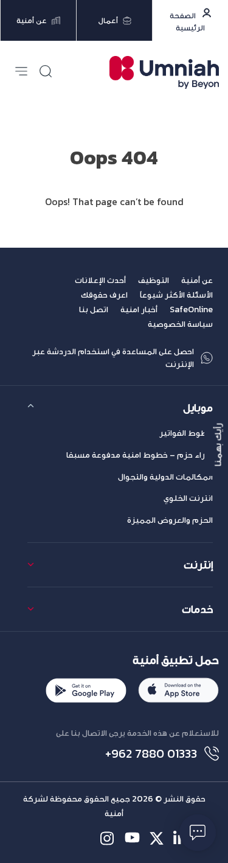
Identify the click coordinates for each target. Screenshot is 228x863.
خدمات (197, 609)
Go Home (114, 216)
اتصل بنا (93, 309)
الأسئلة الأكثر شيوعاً (176, 294)
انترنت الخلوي (188, 498)
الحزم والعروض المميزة (170, 520)
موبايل (198, 407)
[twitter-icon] (156, 838)
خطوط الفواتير (186, 433)
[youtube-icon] (132, 838)
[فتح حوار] (197, 832)
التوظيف (153, 280)
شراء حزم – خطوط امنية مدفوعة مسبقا (139, 455)
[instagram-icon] (108, 838)
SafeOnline (191, 309)
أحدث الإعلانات (100, 280)
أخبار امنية (138, 309)
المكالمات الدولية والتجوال (165, 476)
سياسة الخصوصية (180, 324)
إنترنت (198, 564)
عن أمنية (197, 280)
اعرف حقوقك (104, 294)
